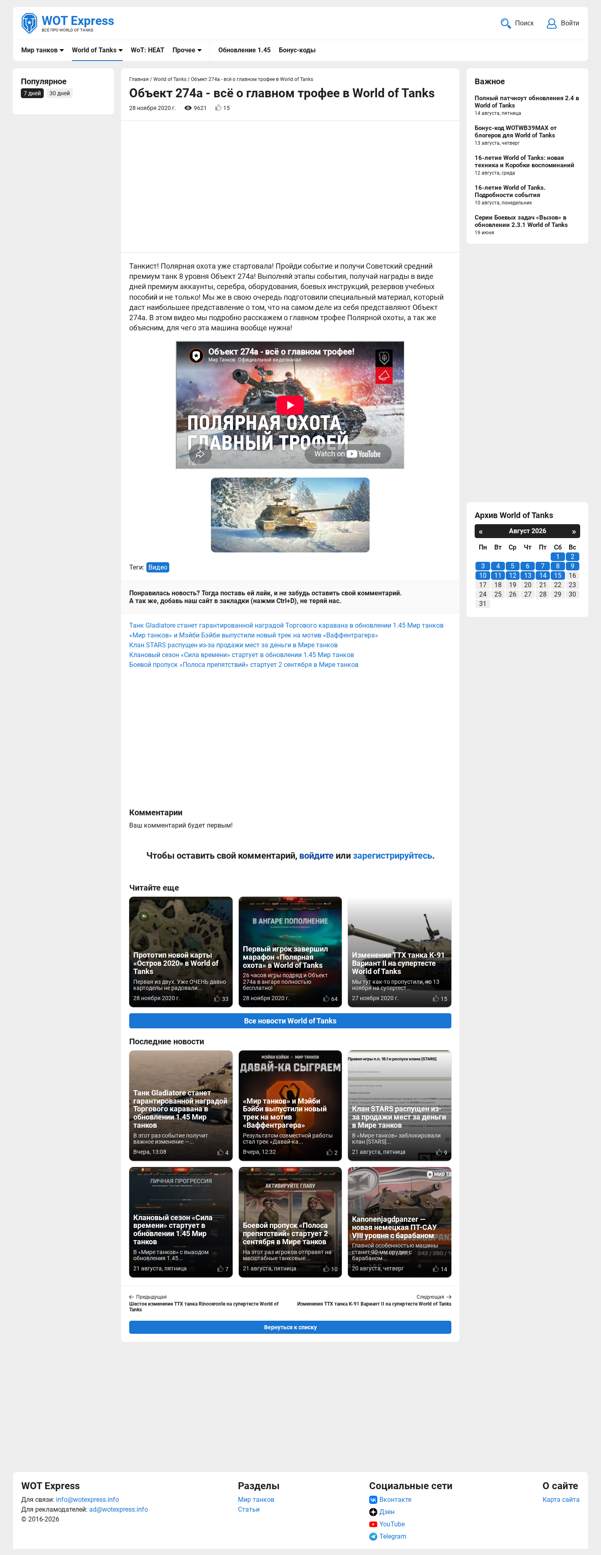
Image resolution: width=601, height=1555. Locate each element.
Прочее (184, 50)
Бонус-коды (297, 50)
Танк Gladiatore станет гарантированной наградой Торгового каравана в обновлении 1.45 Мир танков (286, 625)
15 (557, 575)
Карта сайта (561, 1499)
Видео (157, 567)
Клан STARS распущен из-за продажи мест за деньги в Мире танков (233, 645)
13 (527, 575)
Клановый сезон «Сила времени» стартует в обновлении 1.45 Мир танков (241, 655)
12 (512, 575)
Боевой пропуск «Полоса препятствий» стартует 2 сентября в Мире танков (244, 665)
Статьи (249, 1509)
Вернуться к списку (290, 1327)
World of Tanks (94, 50)
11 (498, 575)
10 (483, 575)
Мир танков (39, 50)
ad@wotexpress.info (118, 1509)
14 (543, 575)
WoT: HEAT (147, 50)
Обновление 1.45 (244, 50)
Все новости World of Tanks (290, 1020)
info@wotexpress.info (87, 1499)
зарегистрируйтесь (392, 855)
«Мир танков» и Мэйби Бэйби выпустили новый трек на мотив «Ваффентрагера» (253, 635)
